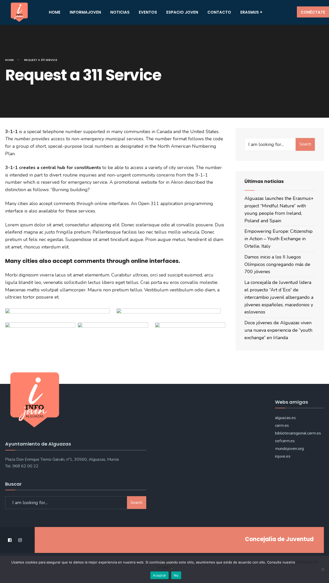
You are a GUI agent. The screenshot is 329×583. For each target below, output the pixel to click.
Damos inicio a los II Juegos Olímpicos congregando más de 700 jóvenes (277, 264)
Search (305, 144)
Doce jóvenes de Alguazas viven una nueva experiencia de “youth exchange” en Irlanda (278, 330)
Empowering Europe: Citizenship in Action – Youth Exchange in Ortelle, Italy (278, 238)
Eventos (148, 12)
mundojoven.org (289, 448)
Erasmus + (251, 12)
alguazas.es (285, 418)
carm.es (282, 425)
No (176, 575)
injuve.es (282, 456)
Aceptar (159, 575)
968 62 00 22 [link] (25, 466)
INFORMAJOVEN (85, 12)
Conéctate (313, 12)
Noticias (120, 12)
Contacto (219, 12)
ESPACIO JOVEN (182, 12)
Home (54, 12)
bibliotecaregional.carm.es (298, 433)
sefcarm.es (285, 441)
